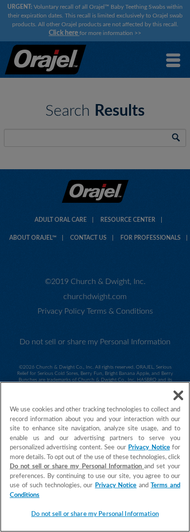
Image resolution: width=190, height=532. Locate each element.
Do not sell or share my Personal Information (95, 514)
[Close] (178, 395)
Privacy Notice (149, 447)
